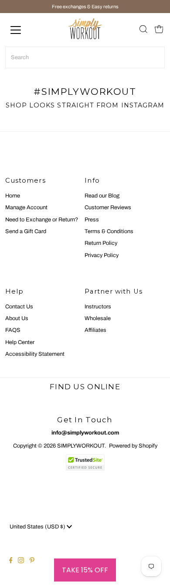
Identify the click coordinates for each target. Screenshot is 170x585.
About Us (16, 318)
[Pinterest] (32, 561)
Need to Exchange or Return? (41, 220)
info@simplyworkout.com (85, 433)
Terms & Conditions (109, 231)
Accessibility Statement (35, 354)
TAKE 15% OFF (85, 570)
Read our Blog (102, 196)
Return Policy (101, 243)
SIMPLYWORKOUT (81, 446)
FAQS (12, 330)
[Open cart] (159, 30)
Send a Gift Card (25, 231)
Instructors (98, 307)
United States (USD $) (38, 527)
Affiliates (95, 330)
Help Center (19, 342)
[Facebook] (11, 561)
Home (12, 196)
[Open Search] (143, 30)
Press (92, 220)
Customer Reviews (108, 207)
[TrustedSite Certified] (85, 463)
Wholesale (98, 318)
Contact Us (19, 307)
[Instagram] (21, 561)
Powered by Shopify (133, 446)
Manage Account (26, 207)
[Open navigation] (23, 30)
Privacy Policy (102, 255)
